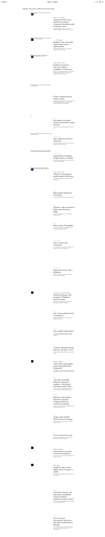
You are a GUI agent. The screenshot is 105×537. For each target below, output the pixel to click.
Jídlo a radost (52, 2)
